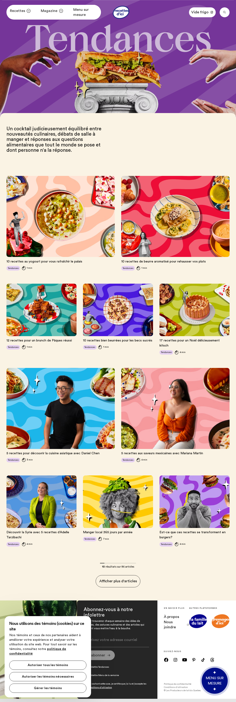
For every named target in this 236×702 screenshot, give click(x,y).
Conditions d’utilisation (176, 687)
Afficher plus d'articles (118, 581)
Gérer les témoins (48, 688)
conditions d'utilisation (100, 687)
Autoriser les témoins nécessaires (48, 676)
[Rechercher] (225, 12)
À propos (171, 617)
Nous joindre (170, 624)
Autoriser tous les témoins (48, 665)
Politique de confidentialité (177, 684)
